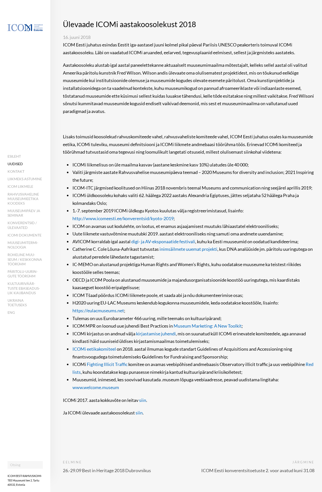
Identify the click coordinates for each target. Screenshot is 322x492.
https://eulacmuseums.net (98, 310)
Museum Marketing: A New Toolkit (208, 326)
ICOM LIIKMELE (20, 186)
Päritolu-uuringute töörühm (23, 273)
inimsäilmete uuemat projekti (188, 249)
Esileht (14, 156)
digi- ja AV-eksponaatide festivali (163, 241)
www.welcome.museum (95, 387)
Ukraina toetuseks (17, 302)
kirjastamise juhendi (156, 333)
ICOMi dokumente (25, 235)
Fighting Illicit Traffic (107, 364)
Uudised (15, 164)
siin (142, 400)
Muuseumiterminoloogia (23, 244)
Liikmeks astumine (25, 179)
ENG (11, 312)
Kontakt (16, 171)
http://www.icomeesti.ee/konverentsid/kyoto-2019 (123, 218)
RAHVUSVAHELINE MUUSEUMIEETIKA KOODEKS (23, 198)
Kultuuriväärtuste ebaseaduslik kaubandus (24, 288)
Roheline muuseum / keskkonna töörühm (25, 259)
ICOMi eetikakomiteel (94, 349)
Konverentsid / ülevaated (22, 225)
